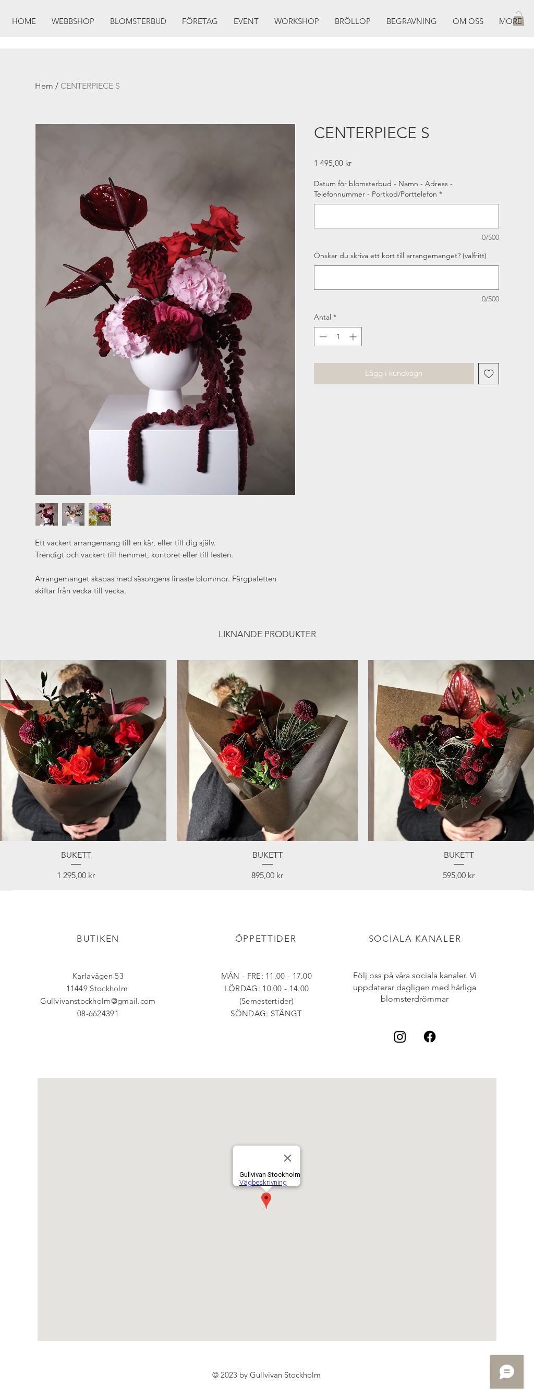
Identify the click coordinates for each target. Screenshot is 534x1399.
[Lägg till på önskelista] (489, 373)
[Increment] (353, 336)
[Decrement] (322, 336)
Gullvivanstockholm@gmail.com (97, 1001)
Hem (44, 86)
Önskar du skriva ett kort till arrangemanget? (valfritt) (400, 255)
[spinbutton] (338, 336)
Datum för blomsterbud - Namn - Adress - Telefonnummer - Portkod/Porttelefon (383, 189)
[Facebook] (430, 1036)
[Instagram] (400, 1036)
